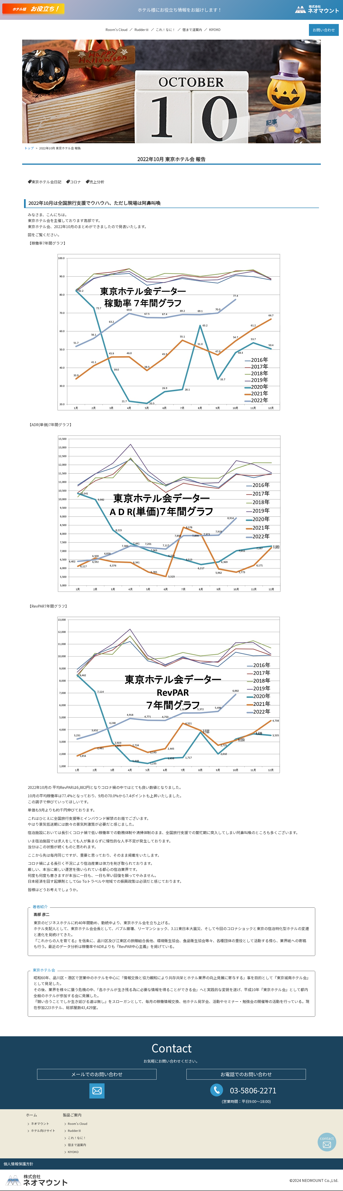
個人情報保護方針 (18, 1164)
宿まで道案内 (192, 29)
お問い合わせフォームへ (97, 1092)
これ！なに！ (165, 29)
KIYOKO (214, 29)
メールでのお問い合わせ (96, 1074)
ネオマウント (40, 1123)
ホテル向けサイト (43, 1130)
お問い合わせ (324, 30)
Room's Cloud (116, 29)
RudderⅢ (141, 29)
